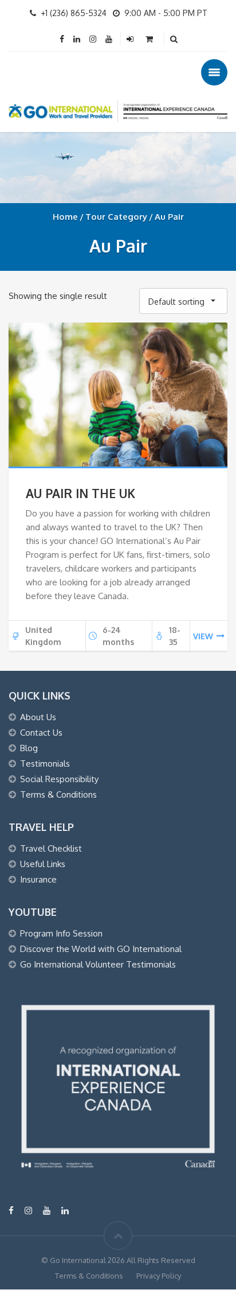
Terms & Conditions (58, 794)
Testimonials (45, 763)
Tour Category (116, 216)
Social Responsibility (59, 779)
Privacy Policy (158, 1275)
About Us (38, 717)
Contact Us (41, 732)
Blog (29, 748)
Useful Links (42, 863)
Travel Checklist (51, 848)
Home (65, 216)
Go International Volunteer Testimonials (98, 964)
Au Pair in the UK (80, 493)
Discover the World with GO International (101, 948)
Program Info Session (61, 933)
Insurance (38, 879)
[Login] (131, 39)
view (203, 636)
